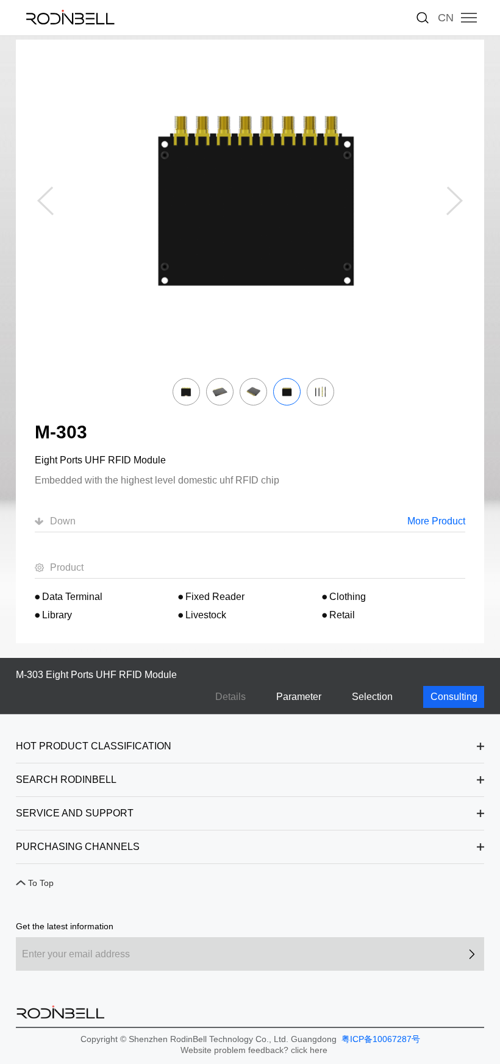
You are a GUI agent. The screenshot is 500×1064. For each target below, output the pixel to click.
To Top (41, 883)
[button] (454, 201)
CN (446, 18)
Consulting (453, 696)
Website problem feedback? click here (253, 1050)
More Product (436, 521)
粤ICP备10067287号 (379, 1039)
